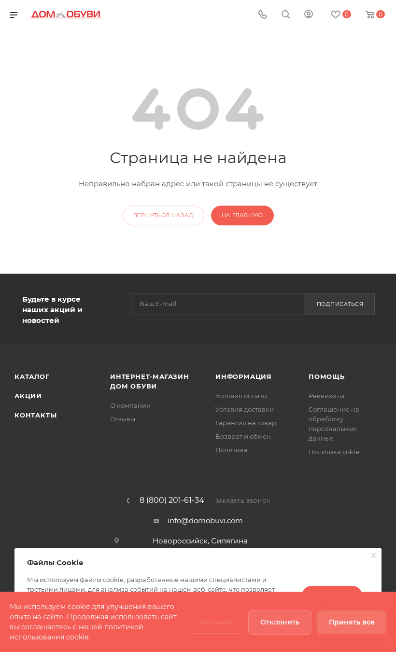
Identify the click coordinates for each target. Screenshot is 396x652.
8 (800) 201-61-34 (172, 500)
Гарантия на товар (245, 423)
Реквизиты (326, 396)
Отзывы (122, 419)
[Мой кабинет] (308, 15)
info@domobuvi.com (205, 520)
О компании (130, 405)
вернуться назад (163, 215)
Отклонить (279, 622)
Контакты (35, 415)
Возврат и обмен (243, 436)
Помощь (327, 376)
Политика (231, 450)
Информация (243, 376)
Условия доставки (244, 409)
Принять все (352, 622)
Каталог (32, 376)
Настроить (216, 622)
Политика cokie (334, 452)
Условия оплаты (241, 396)
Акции (28, 396)
